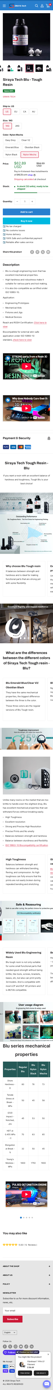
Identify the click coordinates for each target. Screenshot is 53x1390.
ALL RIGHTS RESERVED (13, 1384)
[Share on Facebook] (32, 252)
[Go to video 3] (26, 1217)
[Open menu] (4, 6)
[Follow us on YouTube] (21, 1346)
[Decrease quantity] (17, 201)
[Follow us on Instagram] (16, 1346)
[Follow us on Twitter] (10, 1346)
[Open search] (36, 5)
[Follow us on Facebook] (5, 1346)
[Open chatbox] (47, 1384)
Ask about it (41, 1373)
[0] (48, 5)
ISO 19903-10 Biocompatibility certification (26, 845)
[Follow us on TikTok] (26, 1346)
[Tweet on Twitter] (43, 252)
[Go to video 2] (23, 1217)
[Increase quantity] (32, 201)
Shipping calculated (24, 179)
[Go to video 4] (29, 1217)
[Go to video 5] (32, 1217)
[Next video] (44, 1194)
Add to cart (26, 212)
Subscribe (12, 1319)
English (7, 1332)
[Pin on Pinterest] (37, 252)
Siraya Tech (9, 96)
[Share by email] (48, 252)
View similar (25, 1373)
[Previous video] (9, 1194)
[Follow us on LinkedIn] (32, 1346)
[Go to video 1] (21, 1218)
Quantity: (7, 201)
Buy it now (26, 221)
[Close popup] (48, 1354)
